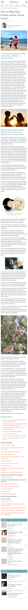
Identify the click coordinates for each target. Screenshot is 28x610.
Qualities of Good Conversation (9, 496)
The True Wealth (5, 491)
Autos (6, 5)
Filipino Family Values (6, 460)
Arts (2, 5)
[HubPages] (14, 2)
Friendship (10, 530)
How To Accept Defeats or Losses (9, 463)
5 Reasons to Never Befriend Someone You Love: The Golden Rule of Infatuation (15, 541)
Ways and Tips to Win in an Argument (10, 486)
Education (23, 5)
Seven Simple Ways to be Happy (9, 484)
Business (17, 5)
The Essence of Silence (7, 489)
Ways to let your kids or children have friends (14, 435)
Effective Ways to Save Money (8, 494)
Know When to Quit (6, 499)
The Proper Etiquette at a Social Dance (11, 451)
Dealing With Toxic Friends (15, 522)
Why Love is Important (6, 477)
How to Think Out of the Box (8, 454)
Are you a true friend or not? (10, 433)
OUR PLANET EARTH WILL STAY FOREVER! (13, 510)
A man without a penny (6, 501)
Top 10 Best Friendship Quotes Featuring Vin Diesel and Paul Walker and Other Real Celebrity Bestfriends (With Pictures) (15, 552)
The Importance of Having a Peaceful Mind (11, 472)
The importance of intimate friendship (12, 431)
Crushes (10, 538)
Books (11, 5)
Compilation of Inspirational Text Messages (12, 475)
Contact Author (11, 27)
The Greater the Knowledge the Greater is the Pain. (14, 508)
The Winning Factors (6, 465)
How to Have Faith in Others (8, 445)
